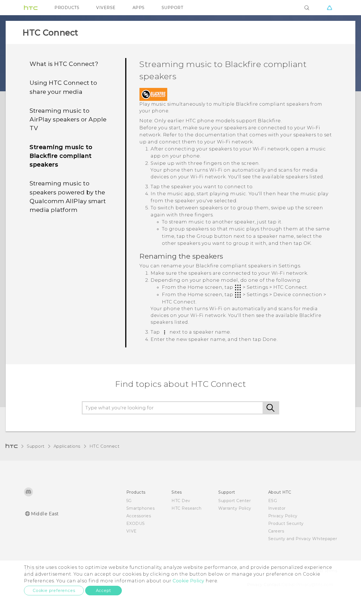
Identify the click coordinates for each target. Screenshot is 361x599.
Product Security (286, 523)
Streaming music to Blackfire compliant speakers (61, 155)
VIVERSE (106, 7)
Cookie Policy (188, 581)
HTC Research (186, 508)
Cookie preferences (54, 590)
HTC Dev (180, 500)
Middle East (45, 513)
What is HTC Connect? (64, 63)
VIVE (131, 531)
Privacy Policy (283, 515)
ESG (272, 500)
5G (129, 500)
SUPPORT (172, 7)
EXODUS (135, 523)
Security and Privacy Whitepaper (302, 538)
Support (36, 446)
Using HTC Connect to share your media (63, 87)
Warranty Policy (234, 508)
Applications (67, 446)
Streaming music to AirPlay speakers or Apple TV (68, 119)
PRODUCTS (66, 7)
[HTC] (31, 7)
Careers (276, 531)
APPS (139, 7)
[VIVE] (329, 7)
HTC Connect (104, 446)
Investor (277, 508)
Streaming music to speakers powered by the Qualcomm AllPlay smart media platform (68, 196)
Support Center (234, 500)
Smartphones (140, 508)
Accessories (138, 515)
